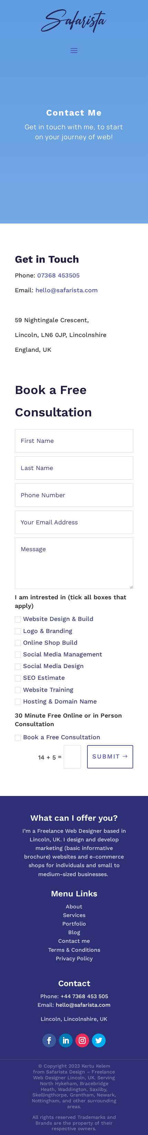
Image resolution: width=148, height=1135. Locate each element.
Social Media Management (62, 654)
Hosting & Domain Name (60, 701)
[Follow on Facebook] (49, 1040)
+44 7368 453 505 (84, 996)
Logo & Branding (47, 630)
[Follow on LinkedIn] (66, 1040)
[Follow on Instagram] (82, 1040)
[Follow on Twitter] (99, 1040)
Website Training (48, 689)
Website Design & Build (58, 618)
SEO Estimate (44, 677)
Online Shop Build (50, 642)
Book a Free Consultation (61, 737)
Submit (106, 756)
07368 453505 (58, 275)
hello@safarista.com (66, 290)
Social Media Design (53, 665)
